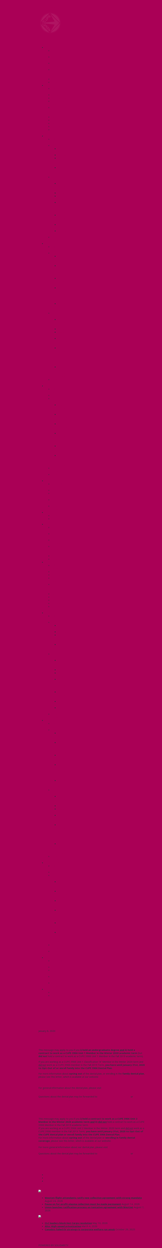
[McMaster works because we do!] (50, 32)
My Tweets (44, 1242)
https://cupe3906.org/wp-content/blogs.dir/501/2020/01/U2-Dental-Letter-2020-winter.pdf (89, 1142)
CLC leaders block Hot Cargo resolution (68, 1223)
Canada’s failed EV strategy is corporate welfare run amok (80, 1229)
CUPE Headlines (55, 1191)
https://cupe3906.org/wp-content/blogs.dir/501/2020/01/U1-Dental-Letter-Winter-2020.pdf (89, 1082)
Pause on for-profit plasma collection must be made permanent (83, 1204)
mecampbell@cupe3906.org (53, 1099)
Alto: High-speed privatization (63, 1226)
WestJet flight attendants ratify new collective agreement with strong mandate (93, 1197)
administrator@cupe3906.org (114, 1096)
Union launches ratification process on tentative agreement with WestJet (89, 1207)
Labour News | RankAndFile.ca (64, 1216)
